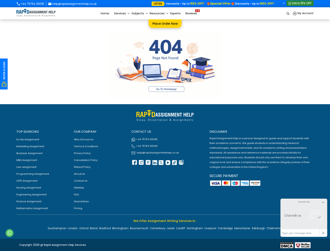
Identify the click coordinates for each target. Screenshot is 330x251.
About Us (79, 174)
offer (158, 4)
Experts (175, 13)
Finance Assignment (28, 201)
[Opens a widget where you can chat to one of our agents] (304, 217)
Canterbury (157, 228)
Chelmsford (274, 228)
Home (105, 13)
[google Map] (181, 164)
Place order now (165, 23)
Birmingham (120, 228)
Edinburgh (258, 228)
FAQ (76, 194)
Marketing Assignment (30, 146)
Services (120, 13)
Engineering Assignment (31, 194)
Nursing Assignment (28, 187)
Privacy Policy (82, 153)
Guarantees (81, 201)
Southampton (57, 228)
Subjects (138, 13)
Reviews (192, 12)
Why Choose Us (83, 139)
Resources (157, 13)
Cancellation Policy (86, 160)
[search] (288, 13)
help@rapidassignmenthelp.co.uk (74, 4)
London (73, 228)
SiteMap (79, 187)
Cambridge (225, 228)
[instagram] (141, 164)
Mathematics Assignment (32, 208)
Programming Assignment (32, 174)
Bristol (94, 228)
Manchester (242, 228)
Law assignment (26, 167)
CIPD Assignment (26, 181)
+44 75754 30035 (32, 4)
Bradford (105, 228)
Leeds (171, 228)
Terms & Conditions (86, 146)
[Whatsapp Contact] (10, 233)
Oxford (83, 228)
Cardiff (180, 228)
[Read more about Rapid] (287, 245)
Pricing (78, 208)
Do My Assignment (27, 139)
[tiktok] (174, 164)
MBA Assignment (26, 160)
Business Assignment (29, 153)
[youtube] (168, 164)
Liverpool (210, 228)
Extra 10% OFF (301, 3)
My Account (305, 13)
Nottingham (195, 228)
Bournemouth (139, 228)
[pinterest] (147, 164)
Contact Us (80, 181)
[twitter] (161, 164)
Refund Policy (82, 167)
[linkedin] (154, 164)
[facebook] (134, 164)
